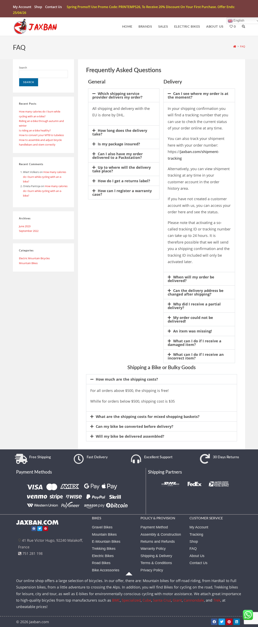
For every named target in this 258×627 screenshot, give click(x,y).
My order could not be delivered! (190, 319)
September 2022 (28, 231)
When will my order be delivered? (191, 279)
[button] (123, 95)
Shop (38, 7)
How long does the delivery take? (119, 132)
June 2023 (24, 226)
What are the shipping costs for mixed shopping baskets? (148, 416)
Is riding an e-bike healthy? (35, 130)
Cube (147, 600)
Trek (216, 600)
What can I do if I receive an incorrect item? (196, 356)
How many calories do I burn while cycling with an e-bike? (44, 176)
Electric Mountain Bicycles (34, 258)
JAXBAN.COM (37, 523)
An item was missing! (192, 331)
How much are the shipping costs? (127, 379)
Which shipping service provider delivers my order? (117, 95)
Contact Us (53, 7)
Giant (177, 600)
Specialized (131, 600)
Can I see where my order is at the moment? (198, 95)
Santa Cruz (162, 600)
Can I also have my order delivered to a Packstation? (117, 155)
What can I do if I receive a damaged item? (194, 342)
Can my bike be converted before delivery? (134, 426)
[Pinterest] (45, 528)
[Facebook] (33, 528)
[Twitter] (39, 528)
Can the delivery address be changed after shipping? (196, 292)
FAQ (242, 46)
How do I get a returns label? (124, 180)
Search (23, 67)
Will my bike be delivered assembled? (130, 436)
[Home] (234, 46)
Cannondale (194, 600)
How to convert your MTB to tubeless (41, 135)
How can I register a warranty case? (122, 192)
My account (22, 7)
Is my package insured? (119, 144)
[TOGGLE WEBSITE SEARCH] (243, 27)
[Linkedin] (236, 622)
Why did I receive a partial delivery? (194, 306)
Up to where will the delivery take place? (121, 169)
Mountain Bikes (28, 263)
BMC (116, 600)
